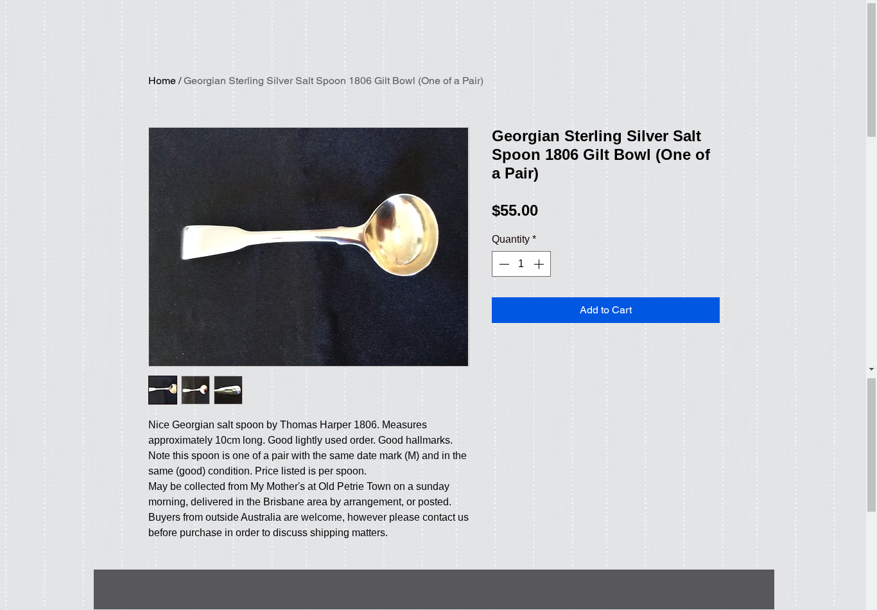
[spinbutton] (521, 264)
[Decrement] (503, 264)
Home (162, 80)
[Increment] (540, 264)
